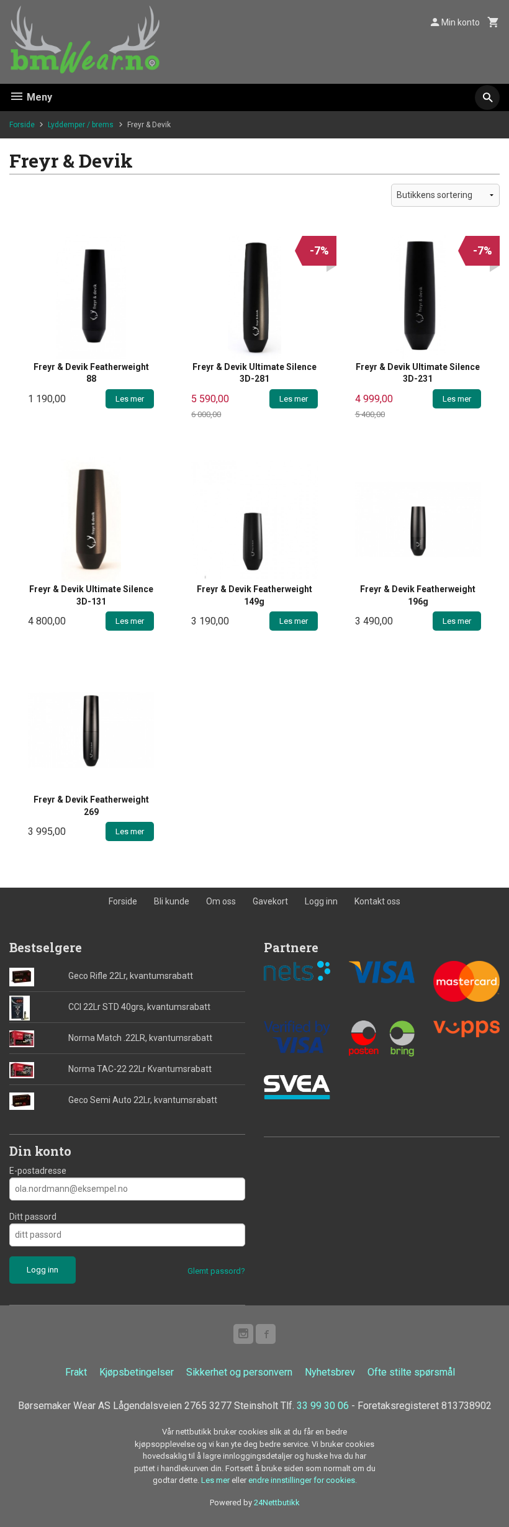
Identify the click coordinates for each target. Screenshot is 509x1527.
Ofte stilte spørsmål (411, 1372)
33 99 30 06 (323, 1406)
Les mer (216, 1480)
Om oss (221, 901)
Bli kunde (171, 901)
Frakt (76, 1372)
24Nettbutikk (277, 1502)
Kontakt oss (377, 901)
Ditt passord (32, 1217)
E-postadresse (37, 1171)
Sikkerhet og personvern (239, 1372)
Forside (22, 124)
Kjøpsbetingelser (136, 1372)
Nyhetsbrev (330, 1372)
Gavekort (270, 901)
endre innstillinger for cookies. (302, 1480)
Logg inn (321, 901)
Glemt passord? (216, 1271)
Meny (38, 97)
